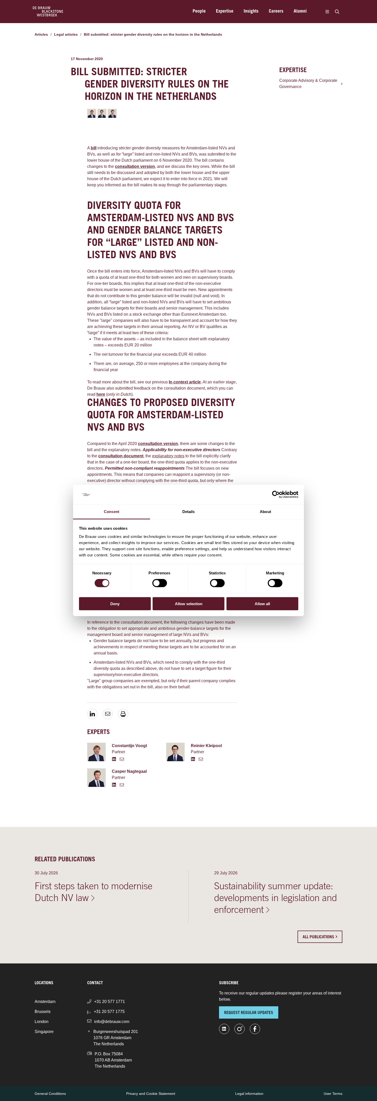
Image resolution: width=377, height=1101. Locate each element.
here (100, 394)
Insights (251, 11)
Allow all (262, 603)
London (41, 1021)
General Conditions (50, 1094)
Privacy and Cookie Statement (150, 1094)
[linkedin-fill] (224, 1029)
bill (93, 148)
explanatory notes (168, 456)
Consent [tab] (111, 511)
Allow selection (188, 603)
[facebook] (255, 1029)
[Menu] (327, 11)
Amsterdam (45, 1001)
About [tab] (265, 511)
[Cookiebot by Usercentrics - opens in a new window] (275, 494)
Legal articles (66, 34)
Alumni (300, 11)
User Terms (333, 1094)
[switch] (159, 583)
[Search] (337, 11)
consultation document (120, 456)
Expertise (224, 11)
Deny (115, 603)
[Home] (48, 11)
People (199, 11)
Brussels (43, 1011)
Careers (276, 11)
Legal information (249, 1094)
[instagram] (239, 1029)
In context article (185, 382)
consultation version (135, 166)
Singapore (44, 1031)
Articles (41, 34)
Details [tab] (188, 511)
